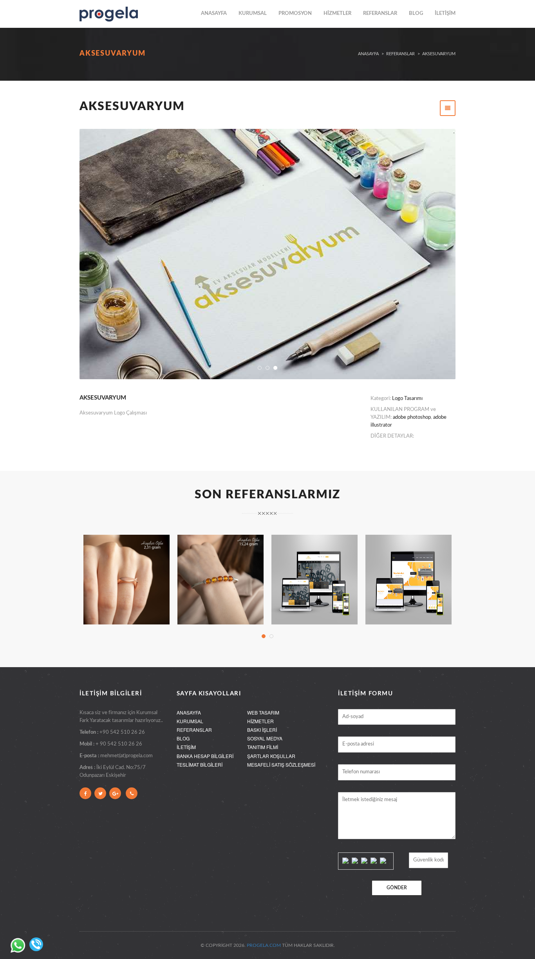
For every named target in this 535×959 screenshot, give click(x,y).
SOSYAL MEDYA (264, 738)
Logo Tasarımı (407, 398)
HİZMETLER (337, 13)
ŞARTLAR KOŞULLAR (271, 756)
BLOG (416, 13)
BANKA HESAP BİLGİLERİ (205, 756)
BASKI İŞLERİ (262, 729)
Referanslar (400, 54)
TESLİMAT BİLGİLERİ (199, 764)
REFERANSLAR (380, 13)
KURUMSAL (253, 13)
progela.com (264, 945)
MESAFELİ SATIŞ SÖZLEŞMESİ (281, 764)
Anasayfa (368, 54)
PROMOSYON (295, 13)
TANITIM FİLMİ (262, 747)
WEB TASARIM (263, 712)
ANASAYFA (214, 13)
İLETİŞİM (445, 13)
